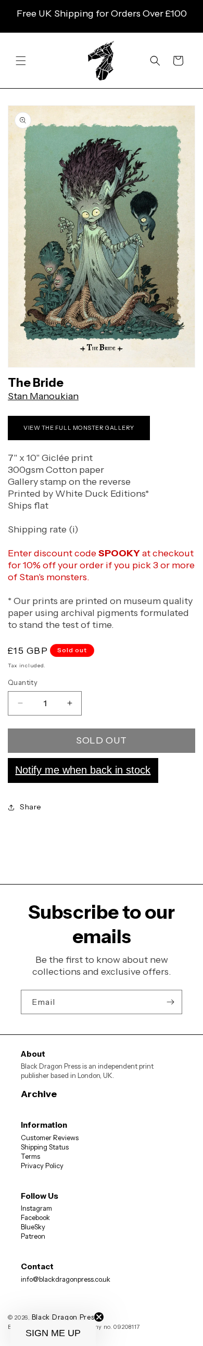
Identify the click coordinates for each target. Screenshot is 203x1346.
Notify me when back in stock (82, 770)
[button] (20, 60)
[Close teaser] (99, 1317)
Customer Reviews (50, 1137)
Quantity (22, 682)
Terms (30, 1156)
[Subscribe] (170, 1002)
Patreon (33, 1236)
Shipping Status (45, 1147)
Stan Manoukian (43, 396)
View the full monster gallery (78, 427)
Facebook (35, 1217)
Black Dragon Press (65, 1317)
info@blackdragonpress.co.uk (65, 1279)
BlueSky (33, 1227)
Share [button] (31, 806)
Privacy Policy (42, 1165)
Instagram (36, 1208)
